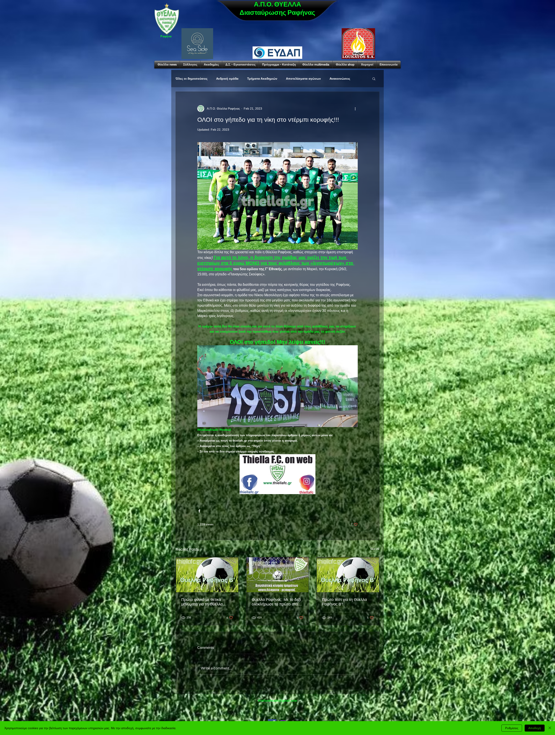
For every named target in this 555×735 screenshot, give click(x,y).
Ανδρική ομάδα (227, 78)
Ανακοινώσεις (340, 78)
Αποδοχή (534, 728)
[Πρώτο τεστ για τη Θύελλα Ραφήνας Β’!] (348, 574)
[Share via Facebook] (199, 511)
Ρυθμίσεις (511, 728)
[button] (374, 78)
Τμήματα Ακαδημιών (262, 78)
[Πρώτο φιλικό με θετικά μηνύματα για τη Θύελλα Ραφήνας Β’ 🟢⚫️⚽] (207, 574)
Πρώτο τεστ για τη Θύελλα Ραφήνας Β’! (344, 601)
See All (374, 549)
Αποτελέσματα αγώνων (303, 78)
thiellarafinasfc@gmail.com (277, 700)
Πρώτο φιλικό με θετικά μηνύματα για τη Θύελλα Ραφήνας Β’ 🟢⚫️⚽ (202, 602)
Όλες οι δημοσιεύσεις (191, 78)
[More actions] (355, 108)
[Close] (549, 728)
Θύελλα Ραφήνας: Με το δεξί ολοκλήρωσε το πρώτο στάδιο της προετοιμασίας (277, 602)
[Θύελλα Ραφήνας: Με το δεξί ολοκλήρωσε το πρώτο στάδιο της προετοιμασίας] (277, 574)
